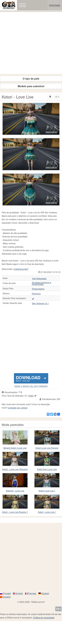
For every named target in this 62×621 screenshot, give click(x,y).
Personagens (38, 289)
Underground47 (20, 268)
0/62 (31, 395)
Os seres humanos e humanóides (41, 283)
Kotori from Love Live (47, 469)
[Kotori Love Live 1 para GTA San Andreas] (47, 480)
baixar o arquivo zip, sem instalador (31, 386)
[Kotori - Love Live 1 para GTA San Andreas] (47, 502)
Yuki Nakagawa (39, 278)
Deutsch (45, 593)
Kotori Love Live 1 (47, 490)
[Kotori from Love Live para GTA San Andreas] (47, 459)
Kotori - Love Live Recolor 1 (15, 511)
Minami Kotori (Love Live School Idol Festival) (15, 448)
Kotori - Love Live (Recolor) (15, 469)
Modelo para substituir (31, 86)
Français (32, 593)
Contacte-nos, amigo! (18, 407)
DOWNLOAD (28, 378)
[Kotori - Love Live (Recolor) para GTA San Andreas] (15, 459)
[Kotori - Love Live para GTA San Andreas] (31, 119)
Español (7, 596)
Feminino (36, 293)
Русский (7, 593)
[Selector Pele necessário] (33, 299)
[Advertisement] (31, 43)
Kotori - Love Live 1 (47, 511)
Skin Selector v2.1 (40, 303)
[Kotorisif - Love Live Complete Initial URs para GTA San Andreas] (15, 480)
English (19, 593)
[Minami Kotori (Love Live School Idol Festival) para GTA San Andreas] (15, 437)
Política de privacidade (43, 617)
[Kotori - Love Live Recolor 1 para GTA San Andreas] (15, 502)
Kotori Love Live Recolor (47, 447)
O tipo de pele (31, 78)
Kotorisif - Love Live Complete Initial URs (15, 490)
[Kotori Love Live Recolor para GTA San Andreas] (47, 437)
